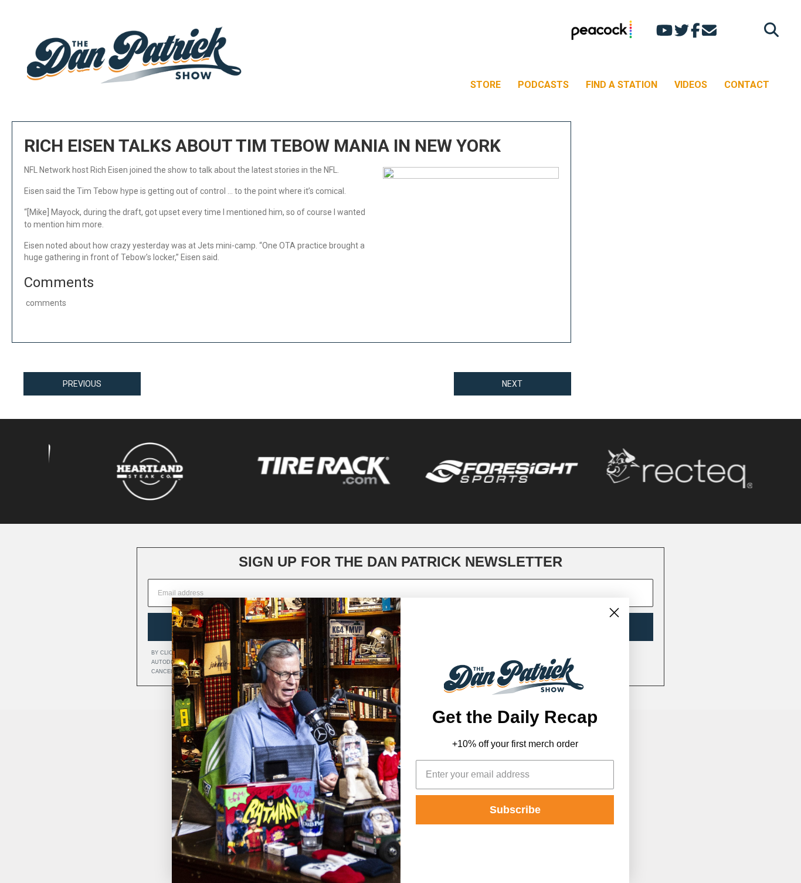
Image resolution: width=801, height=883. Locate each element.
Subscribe (515, 810)
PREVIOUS (82, 383)
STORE (485, 84)
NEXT (512, 383)
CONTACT (746, 84)
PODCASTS (543, 84)
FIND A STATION (621, 84)
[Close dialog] (614, 612)
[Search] (768, 30)
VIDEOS (690, 84)
